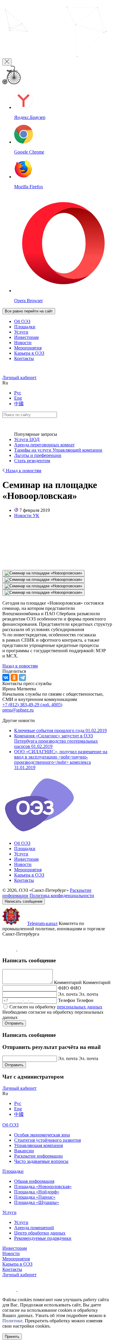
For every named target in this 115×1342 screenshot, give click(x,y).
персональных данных (79, 1006)
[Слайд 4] (43, 592)
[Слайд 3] (43, 586)
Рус (17, 392)
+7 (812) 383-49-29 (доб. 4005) (32, 704)
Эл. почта (68, 994)
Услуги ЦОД (27, 439)
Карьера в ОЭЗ (29, 353)
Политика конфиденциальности (61, 895)
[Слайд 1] (43, 573)
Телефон (66, 1000)
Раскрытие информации (38, 1155)
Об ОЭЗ (22, 321)
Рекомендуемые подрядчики (42, 1238)
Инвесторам (26, 337)
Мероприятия (28, 347)
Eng (18, 398)
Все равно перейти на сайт (29, 311)
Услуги (21, 331)
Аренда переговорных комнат (44, 444)
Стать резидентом (32, 460)
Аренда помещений (34, 1227)
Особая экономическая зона (42, 1134)
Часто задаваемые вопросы (41, 1161)
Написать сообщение (23, 901)
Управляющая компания (38, 1145)
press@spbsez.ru (18, 709)
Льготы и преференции (37, 455)
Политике (12, 1320)
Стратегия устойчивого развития (47, 1140)
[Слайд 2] (43, 579)
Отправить (14, 1023)
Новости (23, 342)
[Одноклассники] (14, 677)
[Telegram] (22, 677)
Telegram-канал (42, 923)
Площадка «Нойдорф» (36, 1191)
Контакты (24, 358)
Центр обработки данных (39, 1232)
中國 (19, 403)
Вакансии (24, 1150)
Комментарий (68, 982)
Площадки (24, 326)
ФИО (63, 988)
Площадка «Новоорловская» (43, 1186)
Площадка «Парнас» (34, 1197)
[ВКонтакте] (5, 677)
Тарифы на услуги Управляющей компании (58, 450)
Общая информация (34, 1181)
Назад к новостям (23, 470)
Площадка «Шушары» (36, 1202)
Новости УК (26, 515)
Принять (12, 1336)
